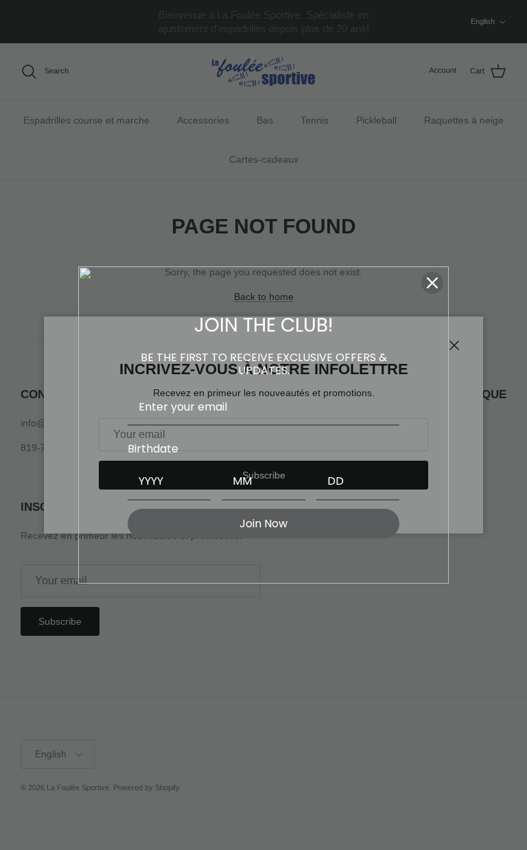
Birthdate (153, 449)
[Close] (432, 282)
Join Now (263, 523)
